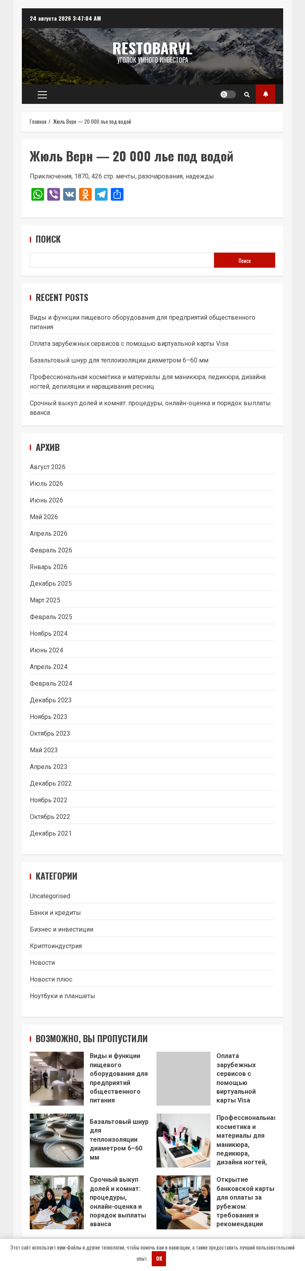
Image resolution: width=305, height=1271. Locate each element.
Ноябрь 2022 (49, 800)
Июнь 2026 (46, 500)
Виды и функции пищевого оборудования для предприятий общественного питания (57, 1079)
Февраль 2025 (51, 617)
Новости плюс (51, 979)
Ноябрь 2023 (49, 717)
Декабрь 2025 (51, 583)
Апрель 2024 (49, 667)
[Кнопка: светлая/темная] (228, 94)
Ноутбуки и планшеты (62, 996)
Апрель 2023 (49, 767)
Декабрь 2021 (51, 833)
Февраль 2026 (51, 550)
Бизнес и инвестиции (61, 929)
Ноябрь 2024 (49, 633)
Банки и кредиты (55, 912)
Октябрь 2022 (50, 816)
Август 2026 (48, 467)
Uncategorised (50, 896)
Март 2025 (45, 600)
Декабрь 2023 (51, 700)
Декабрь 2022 (51, 783)
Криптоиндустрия (56, 946)
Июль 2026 (46, 483)
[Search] (247, 94)
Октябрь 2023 (50, 733)
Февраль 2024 (51, 683)
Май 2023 (44, 750)
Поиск (48, 239)
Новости (42, 962)
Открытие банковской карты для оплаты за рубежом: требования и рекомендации (183, 1202)
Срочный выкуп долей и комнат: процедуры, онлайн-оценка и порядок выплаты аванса (57, 1202)
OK (159, 1258)
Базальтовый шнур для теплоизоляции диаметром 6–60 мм (119, 360)
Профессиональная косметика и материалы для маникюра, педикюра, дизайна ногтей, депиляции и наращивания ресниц (183, 1140)
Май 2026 (44, 517)
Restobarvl (152, 47)
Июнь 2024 (46, 650)
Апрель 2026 (49, 533)
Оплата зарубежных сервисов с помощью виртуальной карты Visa (129, 343)
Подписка (265, 94)
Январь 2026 (49, 567)
